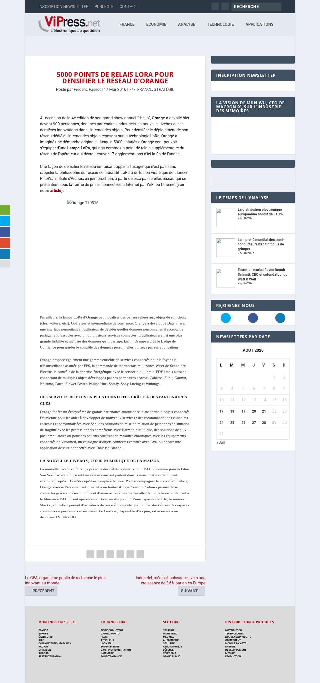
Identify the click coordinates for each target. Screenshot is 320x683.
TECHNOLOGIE (220, 25)
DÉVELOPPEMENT (235, 649)
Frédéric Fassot (87, 89)
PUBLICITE (104, 6)
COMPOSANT (233, 640)
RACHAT (43, 646)
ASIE (41, 640)
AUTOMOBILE (171, 640)
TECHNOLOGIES (234, 633)
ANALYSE (186, 25)
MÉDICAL (168, 636)
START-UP (168, 630)
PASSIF (105, 636)
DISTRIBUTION (233, 630)
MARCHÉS (65, 643)
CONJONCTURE (47, 643)
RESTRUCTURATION (50, 656)
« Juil (220, 443)
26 (244, 423)
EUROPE (43, 633)
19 (244, 411)
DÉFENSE (168, 649)
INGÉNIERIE (107, 653)
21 (264, 411)
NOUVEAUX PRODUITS (238, 636)
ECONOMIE (156, 25)
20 (254, 411)
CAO (103, 649)
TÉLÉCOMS (169, 653)
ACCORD (43, 653)
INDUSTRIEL (170, 633)
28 (264, 423)
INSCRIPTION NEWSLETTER (63, 6)
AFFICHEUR (107, 640)
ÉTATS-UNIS (45, 636)
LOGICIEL (106, 643)
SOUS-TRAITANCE (111, 656)
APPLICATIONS (260, 25)
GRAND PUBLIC (171, 656)
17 (222, 411)
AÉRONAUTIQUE (172, 646)
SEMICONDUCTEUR (112, 630)
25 (232, 423)
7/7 (132, 89)
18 (232, 411)
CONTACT (128, 6)
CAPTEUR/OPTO (110, 633)
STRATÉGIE (164, 89)
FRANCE (127, 25)
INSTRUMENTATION (119, 649)
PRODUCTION (233, 656)
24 (222, 423)
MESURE (230, 653)
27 (254, 423)
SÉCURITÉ (169, 643)
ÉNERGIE (230, 646)
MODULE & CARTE (235, 643)
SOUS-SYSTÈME (110, 646)
